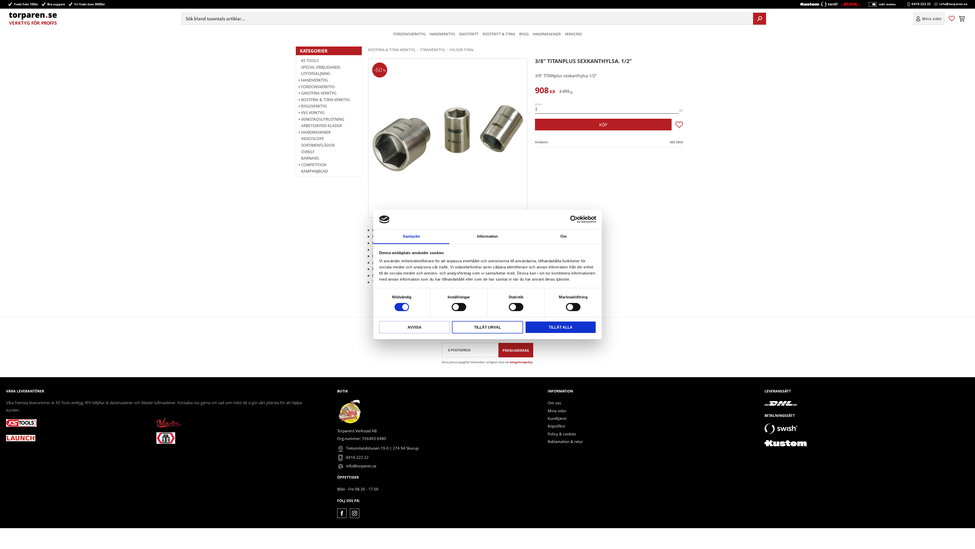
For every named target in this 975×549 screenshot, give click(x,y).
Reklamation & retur (565, 441)
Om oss (554, 402)
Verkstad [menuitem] (573, 34)
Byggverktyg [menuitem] (314, 106)
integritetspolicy (521, 362)
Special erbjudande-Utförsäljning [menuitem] (321, 70)
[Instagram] (354, 513)
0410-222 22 (921, 4)
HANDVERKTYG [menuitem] (442, 34)
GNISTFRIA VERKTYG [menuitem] (318, 93)
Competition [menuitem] (313, 164)
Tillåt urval (487, 327)
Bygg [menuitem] (524, 34)
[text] (545, 91)
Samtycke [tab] (411, 236)
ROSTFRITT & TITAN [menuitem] (499, 34)
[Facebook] (341, 513)
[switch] (459, 307)
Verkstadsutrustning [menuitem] (322, 119)
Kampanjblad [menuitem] (314, 171)
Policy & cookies (562, 433)
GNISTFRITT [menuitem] (469, 34)
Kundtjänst (557, 418)
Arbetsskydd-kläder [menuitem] (321, 125)
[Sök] (759, 18)
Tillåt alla (561, 327)
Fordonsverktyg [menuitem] (409, 34)
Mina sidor (557, 410)
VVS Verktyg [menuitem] (312, 112)
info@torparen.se (953, 4)
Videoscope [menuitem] (312, 138)
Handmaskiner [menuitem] (547, 34)
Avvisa (414, 327)
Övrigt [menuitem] (308, 151)
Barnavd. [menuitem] (310, 158)
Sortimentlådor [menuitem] (318, 145)
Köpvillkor (556, 426)
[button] (952, 19)
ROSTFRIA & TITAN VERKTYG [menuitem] (325, 99)
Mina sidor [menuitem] (932, 18)
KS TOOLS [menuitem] (310, 60)
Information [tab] (487, 236)
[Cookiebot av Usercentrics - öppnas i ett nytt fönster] (574, 219)
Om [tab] (563, 236)
